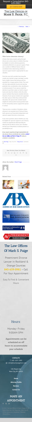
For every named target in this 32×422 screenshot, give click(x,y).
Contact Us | (10, 412)
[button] (3, 184)
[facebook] (3, 403)
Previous (21, 26)
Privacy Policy (6, 414)
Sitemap (22, 412)
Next (27, 26)
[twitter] (6, 403)
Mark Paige (6, 141)
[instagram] (9, 403)
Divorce (21, 141)
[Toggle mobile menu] (29, 16)
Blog (18, 141)
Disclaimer (16, 412)
